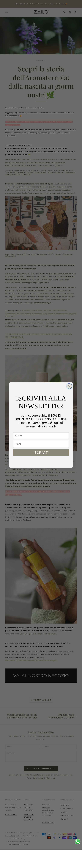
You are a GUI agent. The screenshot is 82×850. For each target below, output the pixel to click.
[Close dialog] (69, 386)
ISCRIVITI (41, 452)
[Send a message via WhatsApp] (77, 841)
